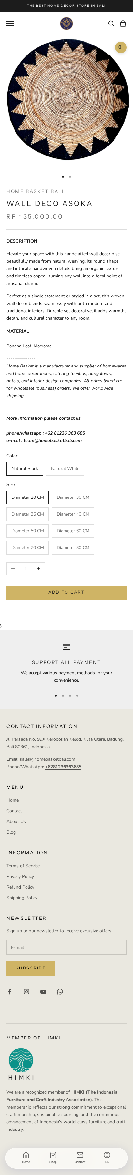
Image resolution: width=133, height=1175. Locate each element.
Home (12, 800)
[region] (66, 663)
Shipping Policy (21, 898)
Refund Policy (20, 887)
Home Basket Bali (35, 191)
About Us (16, 821)
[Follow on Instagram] (26, 992)
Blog (11, 832)
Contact (14, 811)
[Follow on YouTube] (43, 992)
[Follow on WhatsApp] (60, 992)
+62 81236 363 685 (65, 433)
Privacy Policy (20, 876)
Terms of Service (23, 866)
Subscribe (31, 968)
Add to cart (66, 592)
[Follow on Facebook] (9, 992)
